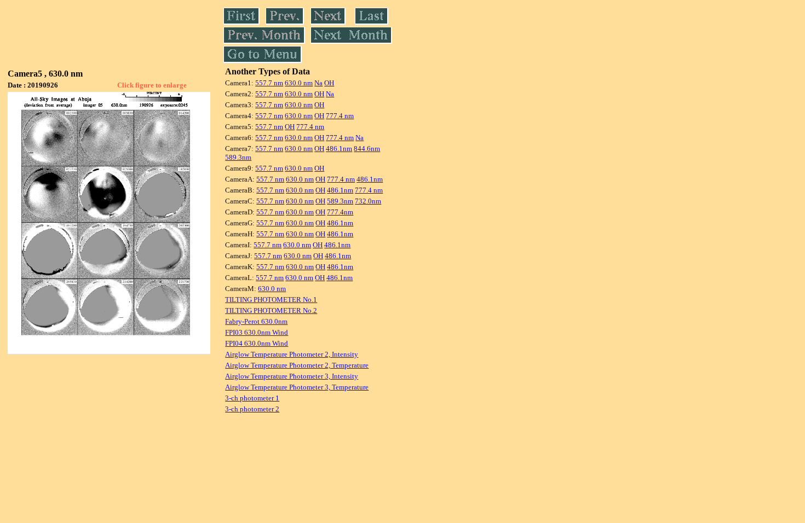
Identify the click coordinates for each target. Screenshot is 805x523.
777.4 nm (340, 116)
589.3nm (238, 157)
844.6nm (367, 148)
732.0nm (368, 201)
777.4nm (340, 212)
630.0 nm (299, 83)
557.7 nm (269, 83)
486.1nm (339, 148)
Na (318, 83)
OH (329, 83)
